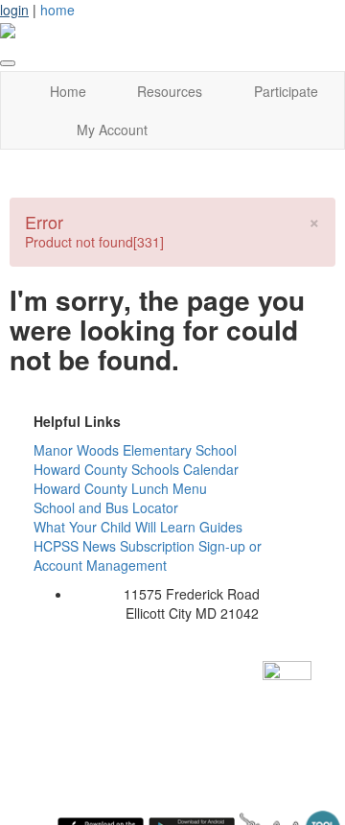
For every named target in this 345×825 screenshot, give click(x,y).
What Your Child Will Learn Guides (138, 526)
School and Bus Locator (106, 507)
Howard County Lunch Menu (120, 488)
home (57, 9)
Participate (286, 91)
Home (68, 91)
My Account (112, 129)
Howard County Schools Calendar (136, 469)
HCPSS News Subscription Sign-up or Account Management (148, 555)
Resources (169, 91)
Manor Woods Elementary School (135, 450)
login (14, 9)
